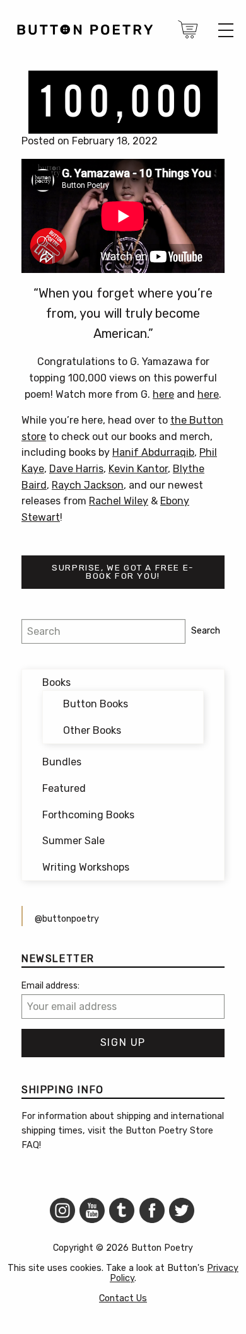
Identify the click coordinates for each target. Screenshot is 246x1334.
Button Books (95, 704)
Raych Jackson (88, 485)
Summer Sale (73, 841)
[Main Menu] (225, 30)
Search (205, 630)
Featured (64, 788)
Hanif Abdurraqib (153, 452)
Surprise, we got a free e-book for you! (123, 571)
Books (56, 682)
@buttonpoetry (67, 919)
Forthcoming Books (88, 815)
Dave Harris (76, 469)
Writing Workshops (85, 867)
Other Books (92, 730)
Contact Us (123, 1298)
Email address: (50, 985)
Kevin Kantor (138, 469)
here (163, 394)
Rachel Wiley (118, 501)
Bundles (61, 762)
